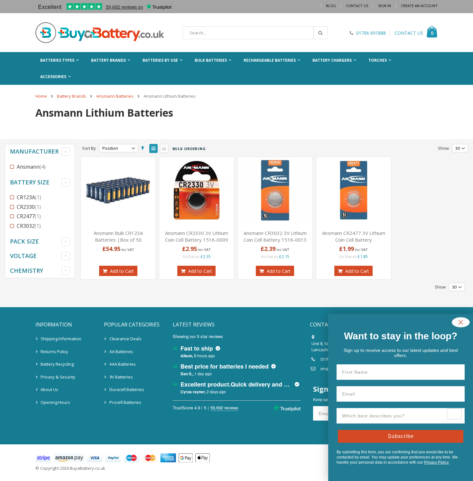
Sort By (89, 148)
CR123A (30, 197)
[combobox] (255, 32)
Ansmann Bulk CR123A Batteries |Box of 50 (118, 236)
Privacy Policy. (436, 462)
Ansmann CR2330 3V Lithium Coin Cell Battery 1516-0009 (196, 236)
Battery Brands (71, 96)
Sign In (384, 5)
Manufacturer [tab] (34, 151)
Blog (331, 5)
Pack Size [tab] (24, 241)
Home (41, 96)
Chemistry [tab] (26, 270)
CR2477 (29, 216)
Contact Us (357, 5)
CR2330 (29, 207)
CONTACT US (408, 33)
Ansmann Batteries (115, 96)
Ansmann (32, 167)
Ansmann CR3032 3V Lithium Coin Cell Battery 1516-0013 (275, 236)
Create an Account (419, 5)
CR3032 (29, 226)
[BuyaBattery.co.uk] (99, 32)
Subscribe (401, 436)
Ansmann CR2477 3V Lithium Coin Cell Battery (353, 236)
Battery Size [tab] (30, 182)
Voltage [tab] (23, 256)
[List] (164, 148)
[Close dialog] (461, 322)
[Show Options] (454, 413)
